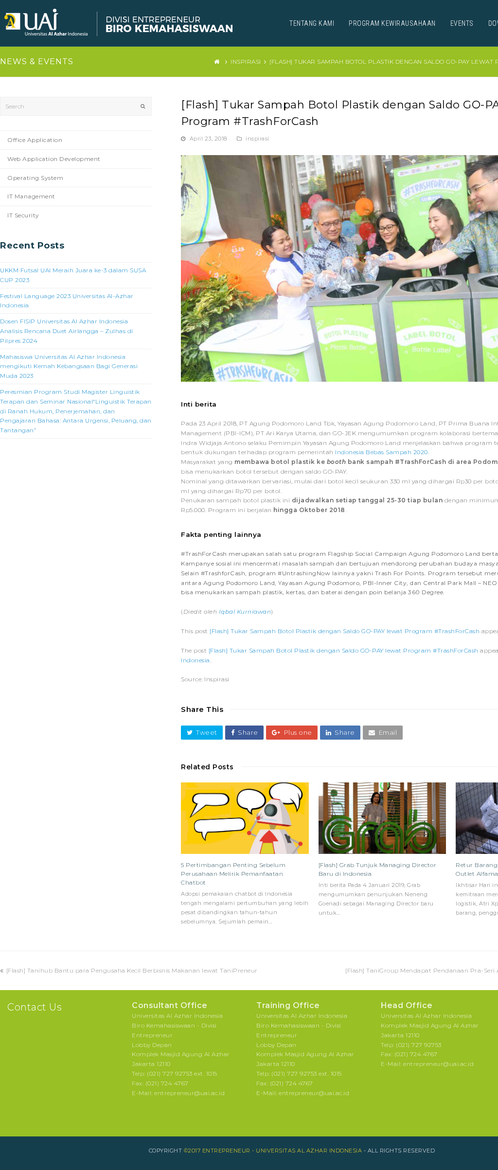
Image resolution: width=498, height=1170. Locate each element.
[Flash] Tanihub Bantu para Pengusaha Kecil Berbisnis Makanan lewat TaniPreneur (132, 970)
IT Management (31, 196)
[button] (202, 733)
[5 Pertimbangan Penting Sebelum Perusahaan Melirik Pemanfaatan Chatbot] (245, 818)
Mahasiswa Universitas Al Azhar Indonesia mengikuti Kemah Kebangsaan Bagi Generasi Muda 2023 (69, 366)
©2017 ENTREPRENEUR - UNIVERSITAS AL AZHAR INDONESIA (273, 1150)
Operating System (35, 177)
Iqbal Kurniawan (245, 611)
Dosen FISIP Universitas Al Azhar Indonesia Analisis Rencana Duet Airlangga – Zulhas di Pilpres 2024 (66, 331)
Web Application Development (54, 158)
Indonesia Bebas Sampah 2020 (381, 452)
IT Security (23, 215)
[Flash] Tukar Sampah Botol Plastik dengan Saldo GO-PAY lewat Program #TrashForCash (345, 631)
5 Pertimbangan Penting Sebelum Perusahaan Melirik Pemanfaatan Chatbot (233, 873)
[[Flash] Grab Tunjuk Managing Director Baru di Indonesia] (382, 818)
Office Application (34, 139)
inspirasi (257, 138)
